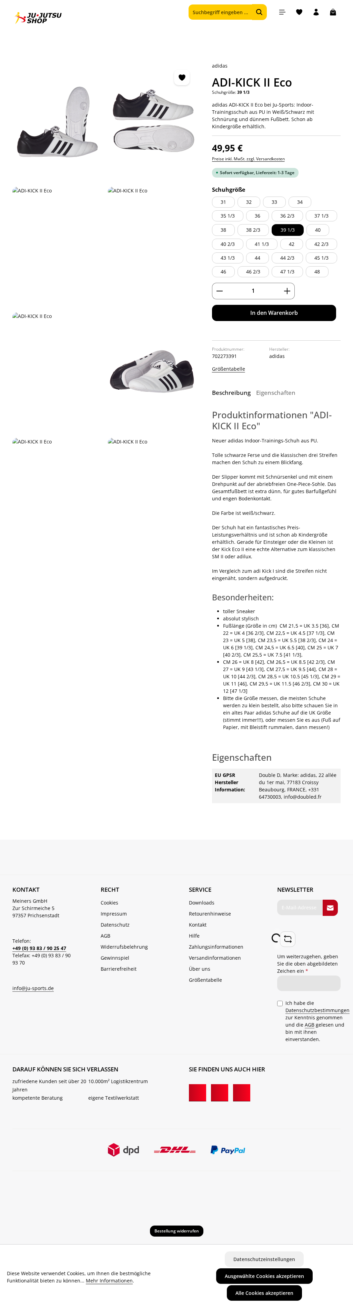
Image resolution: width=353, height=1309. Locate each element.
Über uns (199, 969)
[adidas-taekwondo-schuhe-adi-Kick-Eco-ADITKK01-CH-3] (57, 372)
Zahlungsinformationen (216, 946)
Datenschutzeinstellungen (264, 1259)
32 (249, 202)
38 (223, 230)
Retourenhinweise (210, 913)
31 (223, 202)
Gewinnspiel (115, 958)
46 (223, 271)
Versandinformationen (215, 958)
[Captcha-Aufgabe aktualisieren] (287, 939)
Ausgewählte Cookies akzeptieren (264, 1276)
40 (318, 230)
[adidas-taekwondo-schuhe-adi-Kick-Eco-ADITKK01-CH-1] (153, 121)
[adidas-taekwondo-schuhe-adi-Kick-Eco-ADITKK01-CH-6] (57, 498)
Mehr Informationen (109, 1280)
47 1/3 (287, 271)
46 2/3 (253, 271)
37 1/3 (321, 215)
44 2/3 (287, 257)
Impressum (114, 913)
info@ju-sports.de (33, 988)
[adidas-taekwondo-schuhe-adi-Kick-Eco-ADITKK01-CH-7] (153, 498)
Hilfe (194, 935)
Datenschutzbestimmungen (317, 1010)
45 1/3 (321, 257)
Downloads (201, 902)
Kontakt (197, 924)
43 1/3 (228, 257)
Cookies (109, 902)
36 (257, 215)
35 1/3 (228, 215)
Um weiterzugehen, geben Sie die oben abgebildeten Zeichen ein (307, 963)
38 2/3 (253, 230)
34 (300, 202)
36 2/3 (287, 215)
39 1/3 (288, 230)
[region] (105, 309)
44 (257, 257)
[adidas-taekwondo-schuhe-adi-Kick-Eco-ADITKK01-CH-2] (153, 247)
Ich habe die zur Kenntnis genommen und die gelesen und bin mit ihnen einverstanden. (317, 1021)
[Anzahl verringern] (219, 291)
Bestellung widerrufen (176, 1231)
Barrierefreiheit (119, 969)
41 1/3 (262, 244)
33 (274, 202)
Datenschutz (115, 924)
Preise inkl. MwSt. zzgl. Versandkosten (248, 159)
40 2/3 (228, 244)
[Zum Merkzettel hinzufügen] (182, 77)
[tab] (231, 392)
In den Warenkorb (274, 313)
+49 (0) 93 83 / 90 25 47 (39, 948)
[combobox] (220, 12)
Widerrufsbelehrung (124, 946)
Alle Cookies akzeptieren (264, 1293)
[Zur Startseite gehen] (38, 18)
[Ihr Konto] (316, 12)
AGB (105, 935)
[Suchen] (259, 12)
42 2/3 (321, 244)
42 (291, 244)
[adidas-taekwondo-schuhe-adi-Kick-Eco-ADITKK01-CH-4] (57, 247)
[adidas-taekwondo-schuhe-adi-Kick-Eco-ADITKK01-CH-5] (153, 372)
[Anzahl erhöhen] (287, 291)
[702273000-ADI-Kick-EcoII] (57, 121)
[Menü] (282, 12)
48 (317, 271)
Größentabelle (228, 369)
